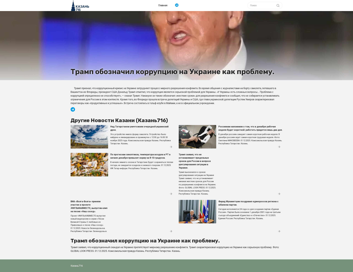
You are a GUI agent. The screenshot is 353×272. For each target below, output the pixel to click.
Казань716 (77, 265)
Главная (162, 5)
